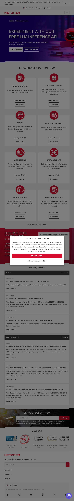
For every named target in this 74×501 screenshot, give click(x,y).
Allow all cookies (37, 256)
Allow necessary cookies (37, 261)
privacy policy (38, 249)
